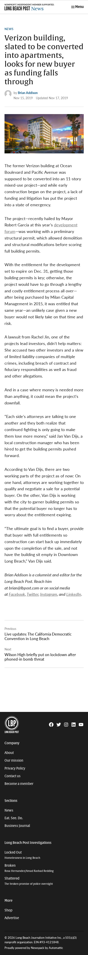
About (9, 753)
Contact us (13, 776)
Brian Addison (28, 92)
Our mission (14, 760)
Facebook (17, 594)
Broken (29, 868)
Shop (8, 910)
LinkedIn (73, 594)
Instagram (48, 594)
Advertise (12, 918)
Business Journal (17, 826)
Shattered (29, 881)
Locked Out (22, 855)
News (9, 29)
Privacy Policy (15, 768)
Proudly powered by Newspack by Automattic (34, 948)
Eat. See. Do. (14, 818)
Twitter (32, 594)
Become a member (19, 784)
